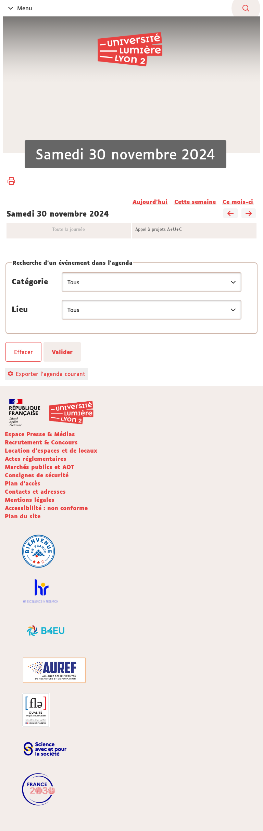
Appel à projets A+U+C (158, 229)
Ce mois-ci (238, 201)
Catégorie (30, 281)
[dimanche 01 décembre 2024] (248, 213)
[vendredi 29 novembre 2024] (230, 213)
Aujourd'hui (150, 201)
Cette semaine (195, 201)
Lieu (20, 309)
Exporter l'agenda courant (50, 374)
